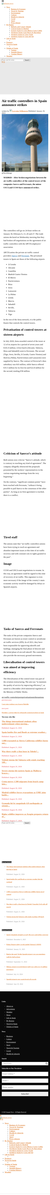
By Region (10, 25)
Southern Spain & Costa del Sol (22, 36)
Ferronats (25, 256)
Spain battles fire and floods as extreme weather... (24, 732)
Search (27, 60)
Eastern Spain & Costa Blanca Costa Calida (26, 31)
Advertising (10, 1009)
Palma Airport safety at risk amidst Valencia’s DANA (23, 944)
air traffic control (9, 697)
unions (41, 697)
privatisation (27, 697)
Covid (13, 19)
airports (19, 697)
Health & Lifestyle (17, 17)
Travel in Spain (11, 44)
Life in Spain (11, 38)
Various (13, 50)
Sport (13, 21)
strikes (35, 697)
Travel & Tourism (17, 11)
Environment (15, 13)
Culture (14, 15)
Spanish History (16, 52)
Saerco (14, 256)
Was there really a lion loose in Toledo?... (20, 751)
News (8, 7)
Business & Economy (18, 9)
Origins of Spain (12, 48)
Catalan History (16, 54)
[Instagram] (4, 62)
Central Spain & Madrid (20, 29)
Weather (9, 56)
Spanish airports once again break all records (21, 979)
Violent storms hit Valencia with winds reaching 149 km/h (25, 917)
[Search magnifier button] (46, 1063)
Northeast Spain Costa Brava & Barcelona (26, 33)
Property (9, 42)
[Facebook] (2, 62)
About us (9, 1006)
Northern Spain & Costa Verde (22, 34)
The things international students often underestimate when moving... (19, 722)
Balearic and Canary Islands (21, 27)
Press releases (15, 23)
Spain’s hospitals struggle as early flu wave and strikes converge (27, 935)
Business (9, 1036)
